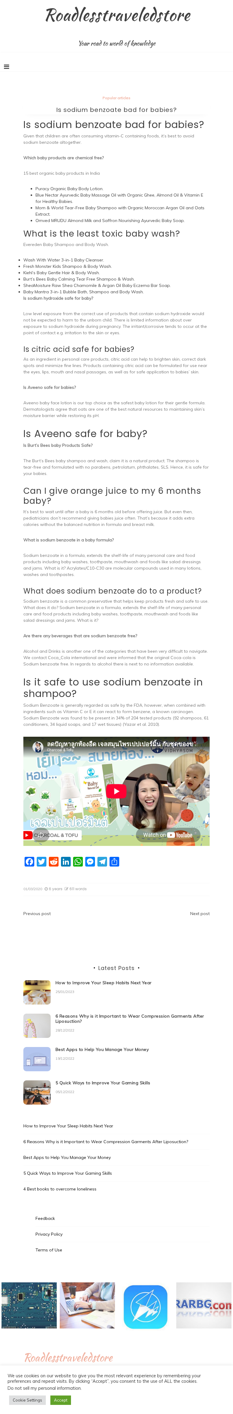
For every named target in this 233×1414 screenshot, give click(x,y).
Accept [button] (60, 1400)
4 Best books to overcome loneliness (59, 1189)
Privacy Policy (48, 1234)
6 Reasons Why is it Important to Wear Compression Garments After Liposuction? (130, 1018)
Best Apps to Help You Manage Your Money (102, 1049)
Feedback (45, 1218)
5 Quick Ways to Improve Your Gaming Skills (103, 1083)
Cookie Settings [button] (27, 1400)
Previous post (37, 913)
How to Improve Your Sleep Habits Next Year (104, 982)
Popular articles (116, 98)
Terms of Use (48, 1250)
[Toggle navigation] (6, 66)
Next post (200, 913)
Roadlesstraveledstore (116, 15)
